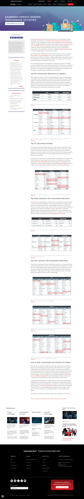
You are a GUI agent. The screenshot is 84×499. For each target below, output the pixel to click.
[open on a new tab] (18, 481)
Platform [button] (30, 4)
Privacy (12, 495)
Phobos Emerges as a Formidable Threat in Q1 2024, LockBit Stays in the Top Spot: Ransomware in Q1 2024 (15, 64)
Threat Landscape (11, 413)
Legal (16, 495)
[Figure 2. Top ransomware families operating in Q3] (52, 180)
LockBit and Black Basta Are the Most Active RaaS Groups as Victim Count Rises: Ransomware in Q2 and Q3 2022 (16, 82)
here (69, 393)
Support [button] (56, 1)
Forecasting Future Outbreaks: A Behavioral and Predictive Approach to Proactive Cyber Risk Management (16, 102)
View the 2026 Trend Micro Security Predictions (68, 438)
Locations (44, 465)
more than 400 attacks (41, 161)
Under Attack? (42, 1)
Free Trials (28, 468)
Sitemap (28, 495)
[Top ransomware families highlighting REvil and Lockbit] (52, 121)
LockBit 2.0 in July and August (40, 55)
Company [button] (54, 4)
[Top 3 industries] (52, 222)
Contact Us (71, 4)
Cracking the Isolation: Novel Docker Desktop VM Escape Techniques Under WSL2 (24, 432)
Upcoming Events (45, 468)
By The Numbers (63, 398)
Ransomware (50, 398)
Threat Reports (14, 465)
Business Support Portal (31, 459)
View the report (65, 421)
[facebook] (14, 38)
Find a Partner (13, 468)
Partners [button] (49, 4)
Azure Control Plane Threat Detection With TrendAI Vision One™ (24, 437)
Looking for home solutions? (16, 1)
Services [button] (45, 4)
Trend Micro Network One (46, 385)
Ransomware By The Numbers (41, 398)
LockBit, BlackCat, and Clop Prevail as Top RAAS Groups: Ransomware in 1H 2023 (15, 73)
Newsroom (13, 462)
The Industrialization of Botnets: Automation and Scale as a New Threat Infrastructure (12, 432)
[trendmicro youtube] (25, 481)
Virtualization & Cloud (24, 413)
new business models (44, 165)
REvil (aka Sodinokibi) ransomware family (59, 41)
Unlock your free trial (62, 4)
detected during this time (63, 163)
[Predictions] (69, 431)
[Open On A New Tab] (52, 286)
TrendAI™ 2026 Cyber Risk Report (15, 96)
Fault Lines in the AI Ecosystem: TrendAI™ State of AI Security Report (11, 424)
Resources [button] (63, 1)
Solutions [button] (35, 4)
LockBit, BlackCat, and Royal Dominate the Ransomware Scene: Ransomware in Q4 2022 (16, 77)
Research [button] (40, 4)
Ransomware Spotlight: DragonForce (14, 106)
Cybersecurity (56, 398)
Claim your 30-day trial (61, 487)
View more (16, 86)
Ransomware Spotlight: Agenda (16, 98)
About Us (44, 459)
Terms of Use (22, 495)
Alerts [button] (49, 1)
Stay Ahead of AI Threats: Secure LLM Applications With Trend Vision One (49, 432)
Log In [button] (69, 1)
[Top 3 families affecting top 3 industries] (52, 243)
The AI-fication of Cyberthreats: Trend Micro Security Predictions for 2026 (36, 434)
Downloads (28, 465)
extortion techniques (59, 213)
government (36, 202)
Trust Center (44, 471)
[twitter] (18, 38)
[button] (19, 488)
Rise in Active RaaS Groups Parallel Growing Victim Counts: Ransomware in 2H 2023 (16, 69)
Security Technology (48, 413)
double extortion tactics (66, 49)
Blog (11, 459)
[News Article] (11, 38)
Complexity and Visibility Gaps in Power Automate (16, 109)
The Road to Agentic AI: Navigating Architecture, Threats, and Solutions (49, 437)
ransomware (38, 39)
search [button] (71, 1)
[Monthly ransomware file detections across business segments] (52, 95)
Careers (44, 462)
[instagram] (21, 481)
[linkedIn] (21, 38)
